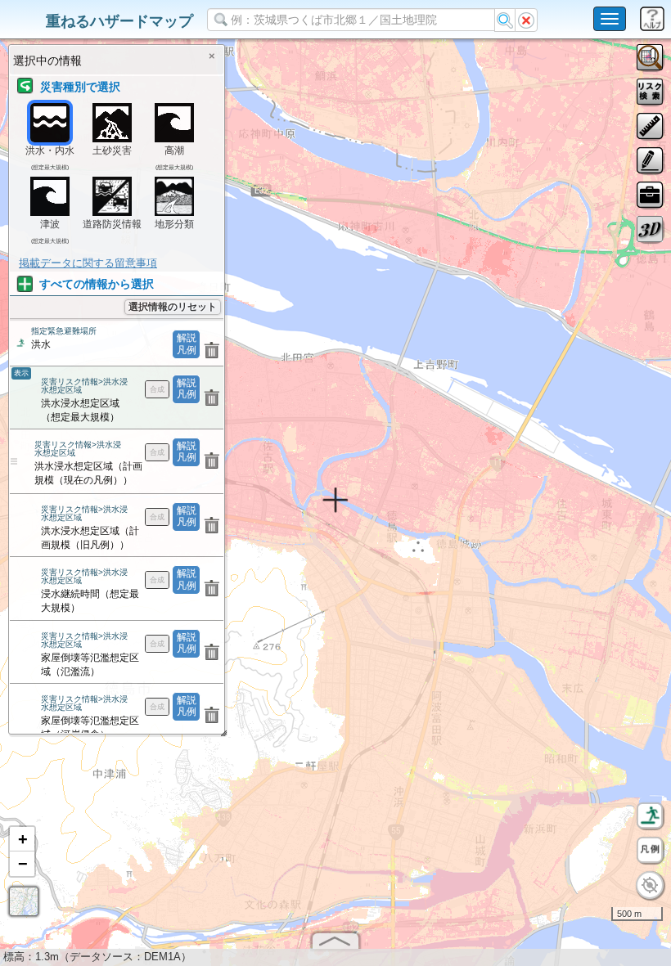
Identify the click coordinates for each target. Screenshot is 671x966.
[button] (22, 839)
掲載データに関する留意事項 (88, 263)
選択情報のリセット (172, 306)
